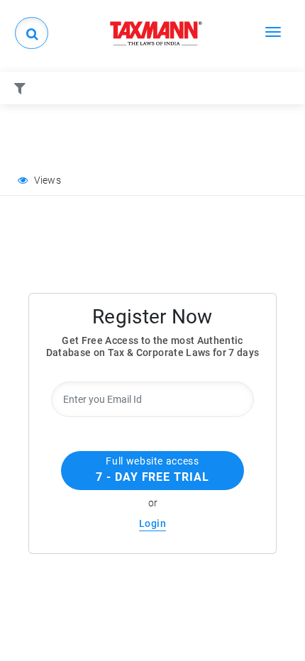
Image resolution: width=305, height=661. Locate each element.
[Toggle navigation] (273, 31)
